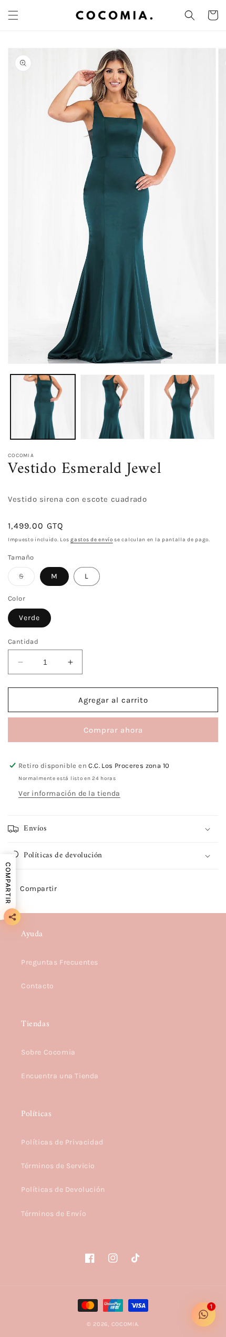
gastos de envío (91, 539)
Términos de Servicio (58, 1165)
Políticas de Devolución (63, 1189)
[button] (13, 15)
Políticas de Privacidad (62, 1142)
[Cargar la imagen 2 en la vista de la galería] (112, 406)
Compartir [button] (38, 888)
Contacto (37, 985)
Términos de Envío (53, 1213)
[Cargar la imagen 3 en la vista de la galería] (182, 406)
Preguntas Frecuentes (59, 962)
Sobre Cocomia (48, 1052)
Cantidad (23, 641)
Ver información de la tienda (69, 793)
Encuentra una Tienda (60, 1075)
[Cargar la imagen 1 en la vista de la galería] (43, 406)
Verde (29, 617)
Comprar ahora (113, 730)
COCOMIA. (125, 1324)
